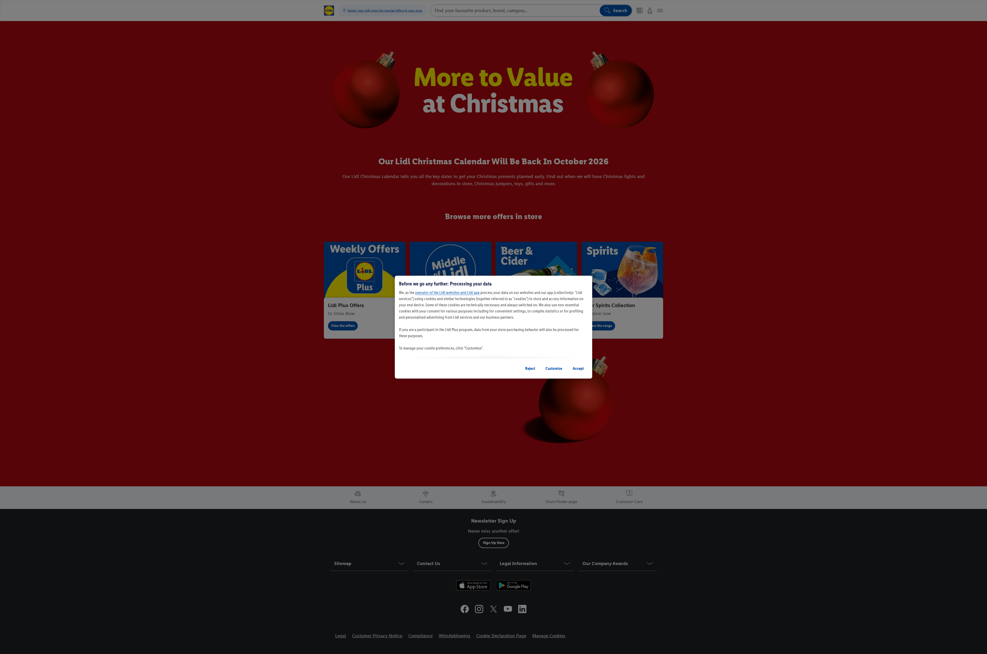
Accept (578, 368)
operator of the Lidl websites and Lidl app (447, 292)
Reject (530, 368)
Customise (553, 368)
